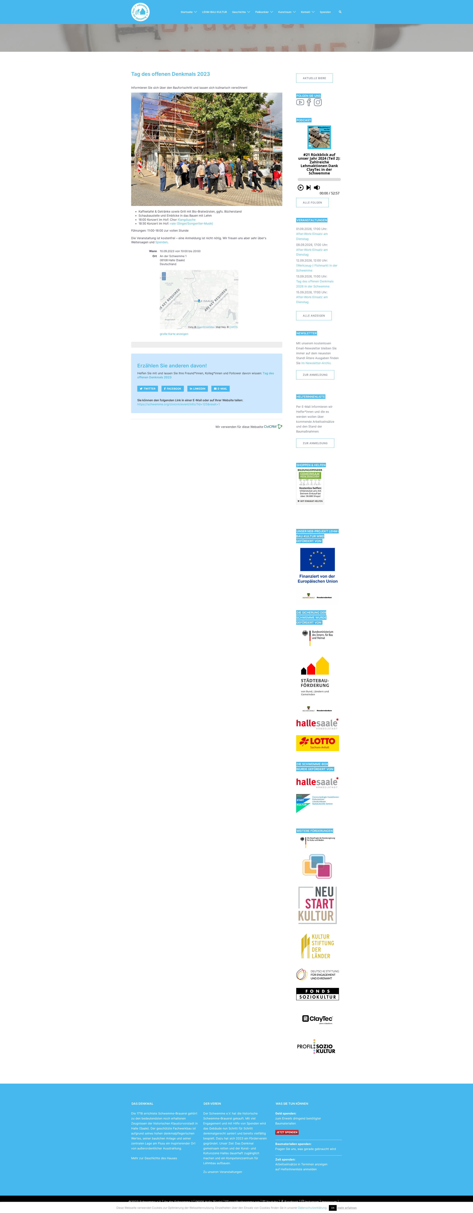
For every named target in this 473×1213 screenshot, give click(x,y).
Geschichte (239, 11)
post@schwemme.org (244, 1202)
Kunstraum (284, 11)
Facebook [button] (173, 388)
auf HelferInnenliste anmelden (296, 1169)
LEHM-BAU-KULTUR (214, 11)
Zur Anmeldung (315, 443)
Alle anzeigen (314, 315)
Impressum (329, 1202)
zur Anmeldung (315, 374)
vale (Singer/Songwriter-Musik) (191, 223)
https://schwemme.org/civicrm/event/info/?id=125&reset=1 (178, 404)
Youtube (271, 1202)
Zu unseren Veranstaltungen (222, 1172)
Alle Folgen (312, 202)
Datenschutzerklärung (312, 1207)
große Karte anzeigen (174, 334)
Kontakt (305, 11)
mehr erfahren (347, 1207)
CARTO (233, 327)
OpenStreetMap (206, 327)
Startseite (187, 11)
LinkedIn (198, 388)
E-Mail (222, 388)
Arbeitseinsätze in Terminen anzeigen (301, 1164)
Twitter (148, 388)
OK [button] (332, 1207)
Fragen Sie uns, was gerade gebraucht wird (305, 1149)
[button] (340, 12)
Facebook (291, 1202)
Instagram (311, 1202)
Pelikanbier (262, 11)
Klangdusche (186, 219)
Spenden (325, 11)
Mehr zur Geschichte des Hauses (154, 1158)
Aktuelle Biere (314, 78)
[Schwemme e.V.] (140, 11)
